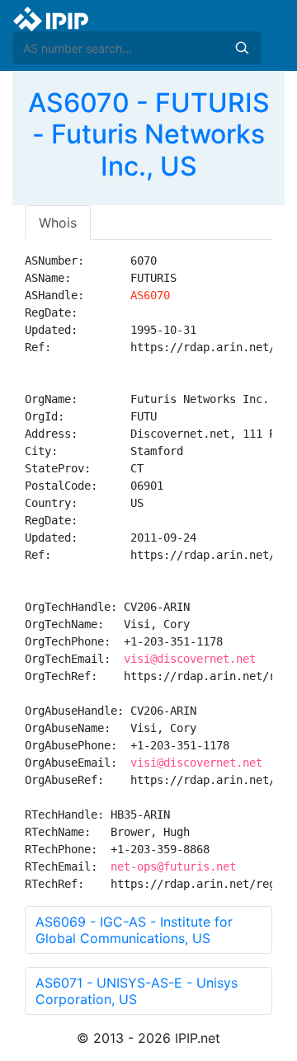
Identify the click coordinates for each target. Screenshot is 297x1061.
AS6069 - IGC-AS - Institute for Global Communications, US (134, 929)
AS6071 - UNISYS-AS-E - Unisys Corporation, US (136, 990)
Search (242, 48)
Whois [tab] (58, 222)
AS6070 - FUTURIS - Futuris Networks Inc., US (149, 134)
